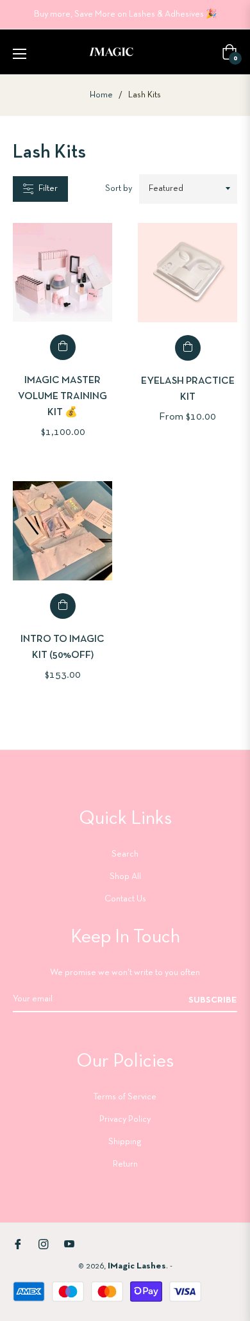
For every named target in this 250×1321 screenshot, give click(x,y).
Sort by (118, 189)
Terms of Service (125, 1097)
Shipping (125, 1142)
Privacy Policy (125, 1119)
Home (101, 95)
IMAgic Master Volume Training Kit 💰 (62, 396)
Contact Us (125, 899)
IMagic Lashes (137, 1266)
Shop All (125, 877)
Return (125, 1164)
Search (125, 854)
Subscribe (212, 1000)
